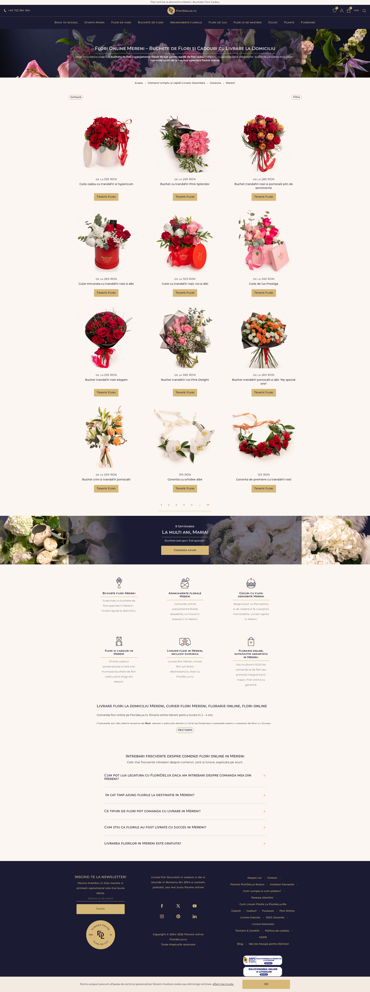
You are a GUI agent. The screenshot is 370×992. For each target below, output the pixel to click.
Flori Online (287, 911)
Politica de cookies (277, 931)
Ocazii (273, 22)
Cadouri (251, 911)
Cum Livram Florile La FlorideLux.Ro (262, 904)
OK (266, 984)
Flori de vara (121, 22)
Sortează (75, 97)
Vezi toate (185, 730)
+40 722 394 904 (19, 10)
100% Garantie (275, 917)
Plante (289, 22)
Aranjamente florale (186, 22)
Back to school (66, 22)
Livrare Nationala (263, 924)
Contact (272, 878)
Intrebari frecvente (282, 884)
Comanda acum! (185, 550)
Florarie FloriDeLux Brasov (247, 884)
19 (208, 505)
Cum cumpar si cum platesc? (262, 891)
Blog (240, 944)
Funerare (308, 22)
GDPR (263, 937)
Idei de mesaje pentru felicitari (269, 944)
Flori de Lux (218, 22)
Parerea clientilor (262, 898)
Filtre (296, 97)
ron (356, 11)
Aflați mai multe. (223, 984)
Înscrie (100, 909)
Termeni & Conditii (247, 931)
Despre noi (254, 878)
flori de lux (181, 11)
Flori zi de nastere (248, 22)
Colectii (236, 911)
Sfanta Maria (94, 22)
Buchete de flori (150, 22)
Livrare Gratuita (250, 917)
